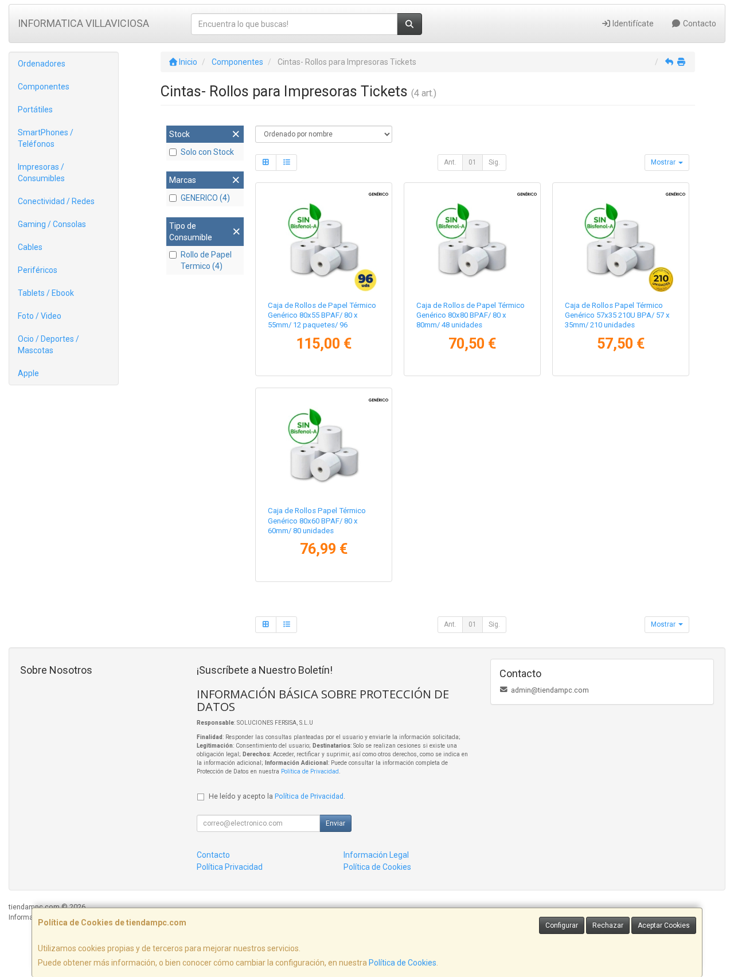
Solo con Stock (207, 152)
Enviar (335, 823)
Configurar (561, 925)
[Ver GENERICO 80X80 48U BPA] (471, 239)
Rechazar (607, 925)
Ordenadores (41, 63)
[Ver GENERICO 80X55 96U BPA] (324, 239)
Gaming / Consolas (52, 224)
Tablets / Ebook (46, 293)
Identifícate (632, 23)
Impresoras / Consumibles (41, 172)
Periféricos (37, 270)
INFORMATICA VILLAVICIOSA (83, 23)
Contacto (698, 23)
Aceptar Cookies (664, 925)
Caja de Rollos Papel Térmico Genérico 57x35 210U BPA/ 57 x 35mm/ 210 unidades (617, 315)
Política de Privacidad (310, 771)
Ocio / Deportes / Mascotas (48, 344)
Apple (28, 373)
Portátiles (35, 109)
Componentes (43, 86)
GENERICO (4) (205, 197)
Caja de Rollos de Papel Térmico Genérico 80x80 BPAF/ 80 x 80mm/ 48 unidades (470, 315)
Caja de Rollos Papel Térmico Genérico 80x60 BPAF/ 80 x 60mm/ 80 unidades (317, 520)
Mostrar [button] (664, 162)
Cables (30, 247)
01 (472, 162)
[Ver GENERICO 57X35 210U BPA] (620, 239)
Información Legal (376, 854)
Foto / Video (39, 316)
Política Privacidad (230, 867)
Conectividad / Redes (56, 201)
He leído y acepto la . (277, 796)
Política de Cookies (402, 962)
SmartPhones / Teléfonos (45, 138)
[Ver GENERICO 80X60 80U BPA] (324, 444)
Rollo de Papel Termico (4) (206, 260)
